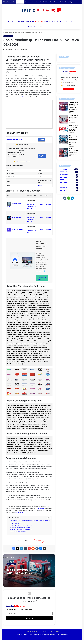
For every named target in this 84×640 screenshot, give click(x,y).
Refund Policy (77, 2)
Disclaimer (45, 2)
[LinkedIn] (21, 548)
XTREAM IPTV (30, 21)
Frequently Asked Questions (18, 531)
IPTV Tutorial (63, 177)
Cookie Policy (53, 634)
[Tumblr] (25, 548)
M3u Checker (61, 21)
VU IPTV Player (16, 217)
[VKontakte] (37, 548)
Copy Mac (42, 156)
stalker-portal (63, 187)
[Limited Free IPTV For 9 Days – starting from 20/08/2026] (63, 152)
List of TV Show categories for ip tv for (22, 529)
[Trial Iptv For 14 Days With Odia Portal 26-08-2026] (63, 119)
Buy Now (14, 21)
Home (9, 21)
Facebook (16, 97)
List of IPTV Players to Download (20, 524)
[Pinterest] (29, 548)
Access (40, 185)
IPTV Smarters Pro (17, 229)
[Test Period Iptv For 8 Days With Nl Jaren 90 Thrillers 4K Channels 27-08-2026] (63, 106)
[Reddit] (33, 548)
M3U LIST (29, 209)
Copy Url (41, 139)
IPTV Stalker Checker (50, 21)
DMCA (61, 2)
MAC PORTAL (31, 204)
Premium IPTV (39, 21)
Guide (41, 204)
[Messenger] (40, 548)
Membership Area (71, 21)
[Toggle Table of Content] (48, 518)
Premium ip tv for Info (17, 522)
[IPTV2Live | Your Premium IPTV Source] (42, 10)
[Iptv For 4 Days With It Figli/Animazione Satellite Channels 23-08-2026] (63, 139)
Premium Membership (21, 634)
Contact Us (39, 2)
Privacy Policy (68, 2)
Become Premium (29, 2)
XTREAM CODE (31, 206)
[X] (17, 548)
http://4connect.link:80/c (14, 139)
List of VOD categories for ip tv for (21, 527)
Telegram (25, 97)
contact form (19, 512)
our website (41, 508)
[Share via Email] (44, 548)
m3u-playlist (63, 185)
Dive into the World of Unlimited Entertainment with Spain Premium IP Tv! (30, 520)
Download (48, 204)
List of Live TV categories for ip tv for (22, 525)
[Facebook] (13, 548)
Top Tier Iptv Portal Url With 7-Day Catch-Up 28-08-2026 (20, 572)
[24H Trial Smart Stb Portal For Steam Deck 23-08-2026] (63, 129)
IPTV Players (63, 179)
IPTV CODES (21, 21)
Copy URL (39, 541)
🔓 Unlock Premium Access (21, 161)
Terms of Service (54, 2)
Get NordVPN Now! (42, 278)
